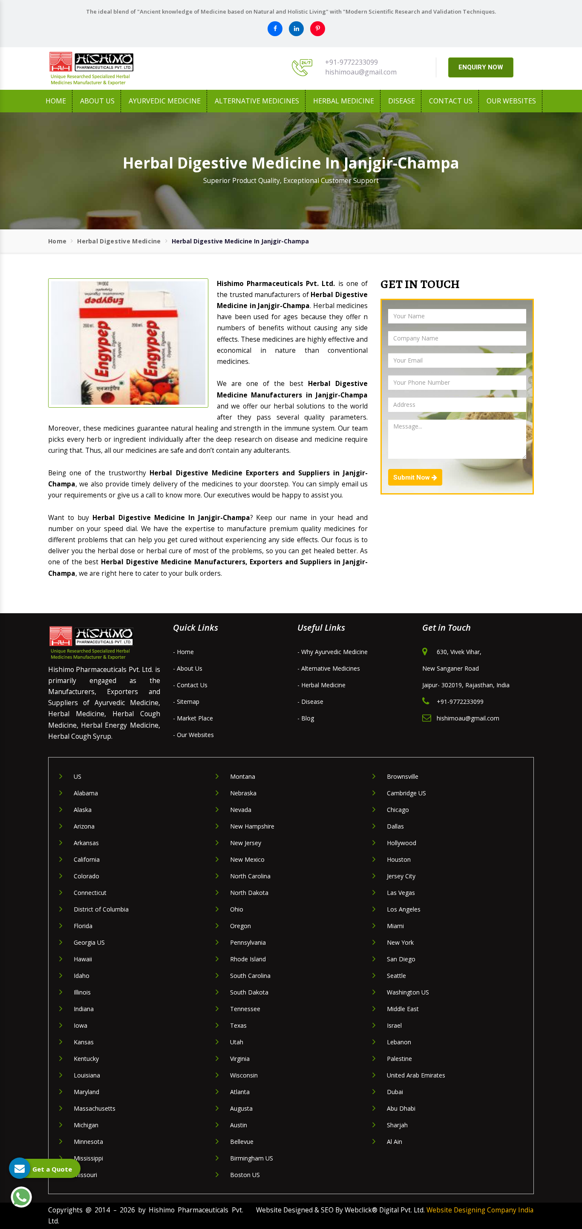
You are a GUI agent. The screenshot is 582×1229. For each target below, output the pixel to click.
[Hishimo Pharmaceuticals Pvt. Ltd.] (125, 68)
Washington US (408, 992)
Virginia (240, 1059)
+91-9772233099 (351, 62)
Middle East (403, 1009)
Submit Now (412, 477)
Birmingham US (251, 1158)
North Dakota (249, 893)
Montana (242, 776)
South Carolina (250, 976)
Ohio (236, 909)
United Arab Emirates (416, 1075)
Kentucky (86, 1059)
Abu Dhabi (401, 1108)
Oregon (240, 926)
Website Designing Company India (479, 1210)
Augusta (241, 1108)
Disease (401, 101)
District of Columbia (101, 909)
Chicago (398, 810)
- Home (183, 652)
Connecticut (90, 893)
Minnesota (88, 1142)
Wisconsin (244, 1075)
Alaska (83, 810)
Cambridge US (406, 793)
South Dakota (249, 992)
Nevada (240, 810)
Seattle (396, 976)
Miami (395, 926)
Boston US (245, 1175)
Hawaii (83, 959)
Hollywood (401, 843)
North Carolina (250, 876)
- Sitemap (186, 701)
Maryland (86, 1092)
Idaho (81, 976)
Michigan (86, 1125)
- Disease (310, 701)
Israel (394, 1025)
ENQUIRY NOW (480, 67)
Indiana (84, 1009)
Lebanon (399, 1042)
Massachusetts (94, 1108)
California (87, 859)
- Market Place (193, 718)
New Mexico (247, 859)
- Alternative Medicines (328, 668)
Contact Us (451, 101)
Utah (236, 1042)
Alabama (86, 793)
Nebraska (243, 793)
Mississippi (88, 1158)
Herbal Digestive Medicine (119, 241)
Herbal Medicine (343, 101)
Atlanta (240, 1092)
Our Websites (511, 101)
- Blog (305, 718)
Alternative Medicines (257, 101)
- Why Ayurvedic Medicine (332, 652)
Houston (399, 859)
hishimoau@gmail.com (361, 72)
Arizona (84, 826)
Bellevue (242, 1142)
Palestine (399, 1059)
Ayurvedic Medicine (165, 101)
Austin (238, 1125)
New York (400, 942)
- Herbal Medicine (321, 685)
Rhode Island (248, 959)
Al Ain (394, 1142)
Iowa (80, 1025)
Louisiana (87, 1075)
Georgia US (89, 942)
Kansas (84, 1042)
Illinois (82, 992)
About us (97, 101)
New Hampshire (252, 826)
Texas (238, 1025)
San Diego (401, 959)
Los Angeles (404, 909)
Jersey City (401, 876)
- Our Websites (193, 735)
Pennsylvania (248, 942)
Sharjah (397, 1125)
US (77, 776)
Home (56, 101)
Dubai (395, 1092)
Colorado (86, 876)
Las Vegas (401, 893)
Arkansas (86, 843)
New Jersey (245, 843)
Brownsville (402, 776)
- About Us (187, 668)
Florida (83, 926)
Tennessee (245, 1009)
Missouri (85, 1175)
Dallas (395, 826)
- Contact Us (190, 685)
